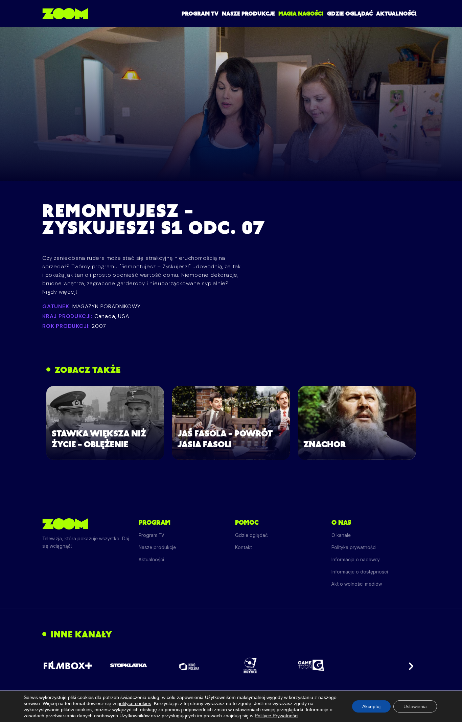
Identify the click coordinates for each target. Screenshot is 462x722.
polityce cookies (134, 703)
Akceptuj (371, 706)
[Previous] (53, 665)
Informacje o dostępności (359, 572)
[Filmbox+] (67, 665)
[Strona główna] (65, 13)
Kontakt (243, 547)
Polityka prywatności (353, 547)
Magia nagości (300, 13)
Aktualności (396, 13)
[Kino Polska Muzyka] (250, 665)
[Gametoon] (311, 665)
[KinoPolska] (189, 665)
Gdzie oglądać (350, 13)
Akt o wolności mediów (356, 584)
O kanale (341, 535)
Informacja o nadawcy (355, 560)
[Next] (408, 665)
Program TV (200, 13)
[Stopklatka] (129, 665)
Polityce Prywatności (276, 715)
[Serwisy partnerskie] (231, 665)
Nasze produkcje (248, 13)
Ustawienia (415, 706)
